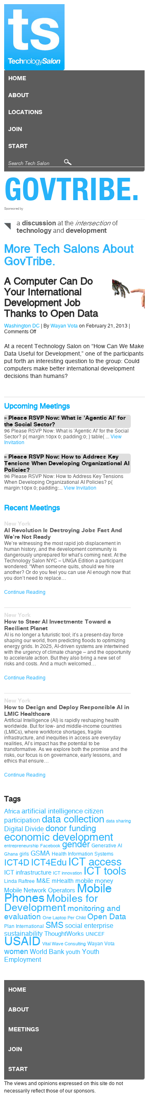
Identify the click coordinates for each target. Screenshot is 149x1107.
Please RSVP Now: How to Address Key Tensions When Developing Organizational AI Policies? (67, 463)
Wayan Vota (64, 326)
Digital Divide (24, 829)
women (16, 951)
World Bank (47, 952)
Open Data (106, 916)
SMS (54, 925)
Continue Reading (25, 592)
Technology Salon (34, 37)
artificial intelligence (52, 811)
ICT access (95, 861)
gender (76, 844)
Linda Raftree (19, 881)
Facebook (50, 846)
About (18, 95)
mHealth (63, 881)
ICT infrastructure (27, 872)
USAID (22, 941)
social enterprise (89, 926)
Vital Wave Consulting (64, 944)
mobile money (94, 881)
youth (73, 952)
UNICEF (95, 934)
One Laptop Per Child (64, 918)
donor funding (71, 828)
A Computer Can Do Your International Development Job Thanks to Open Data (51, 297)
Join (15, 129)
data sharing (118, 821)
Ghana (11, 854)
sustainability (23, 933)
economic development (58, 837)
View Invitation (79, 488)
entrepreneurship (21, 846)
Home (17, 78)
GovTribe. (71, 189)
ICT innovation (67, 873)
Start (18, 146)
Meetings (23, 1030)
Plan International (24, 926)
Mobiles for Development (51, 903)
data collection (73, 819)
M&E (43, 881)
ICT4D (16, 862)
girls (24, 854)
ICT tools (105, 871)
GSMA (40, 853)
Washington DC (22, 326)
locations (25, 112)
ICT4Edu (49, 862)
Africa (12, 811)
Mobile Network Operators (39, 890)
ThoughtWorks (64, 933)
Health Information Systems (82, 854)
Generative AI (106, 846)
